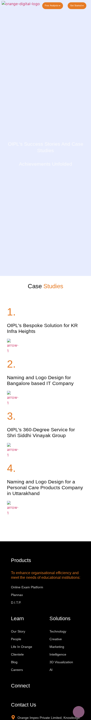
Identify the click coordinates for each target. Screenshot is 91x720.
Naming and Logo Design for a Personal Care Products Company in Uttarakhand (45, 487)
